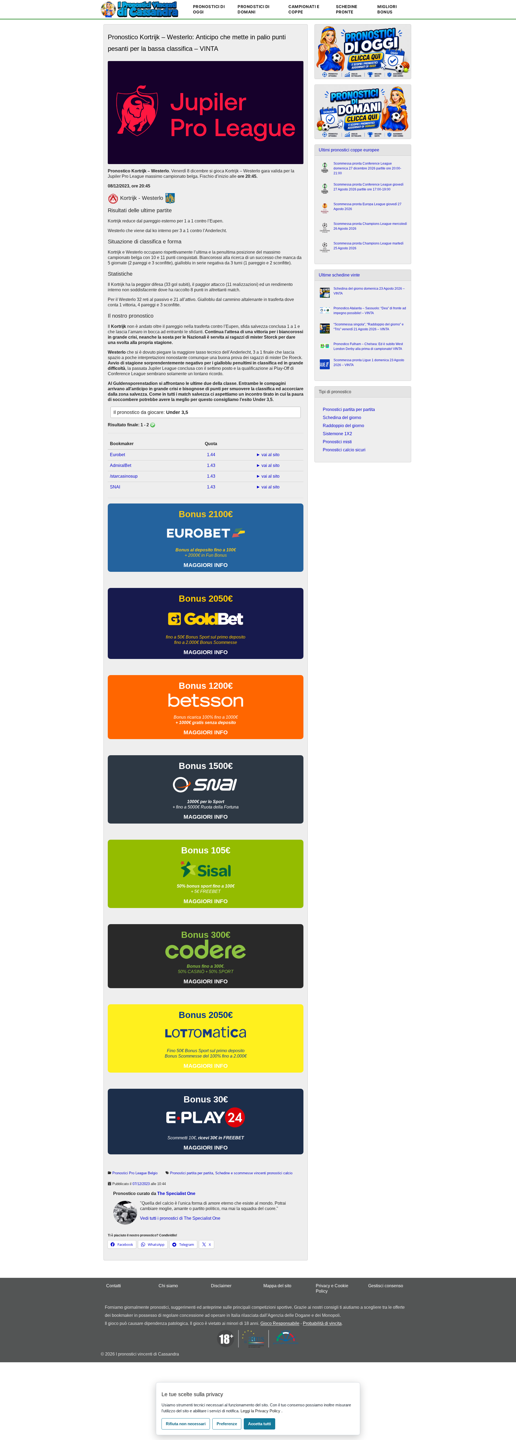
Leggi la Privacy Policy (261, 1411)
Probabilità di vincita (322, 1323)
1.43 (211, 465)
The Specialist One (176, 1193)
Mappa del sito (277, 1285)
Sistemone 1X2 (337, 433)
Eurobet (117, 454)
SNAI (115, 487)
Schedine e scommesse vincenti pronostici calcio (253, 1173)
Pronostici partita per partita (191, 1173)
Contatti (113, 1285)
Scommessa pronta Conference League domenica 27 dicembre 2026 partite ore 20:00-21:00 (367, 168)
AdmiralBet (120, 465)
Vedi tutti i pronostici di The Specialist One (180, 1218)
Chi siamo (168, 1285)
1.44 (211, 454)
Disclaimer (221, 1285)
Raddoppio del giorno (343, 425)
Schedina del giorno (342, 417)
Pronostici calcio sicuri (344, 450)
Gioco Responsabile (279, 1323)
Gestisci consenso (385, 1285)
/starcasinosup (124, 476)
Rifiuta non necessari (186, 1423)
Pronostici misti (337, 441)
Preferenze (227, 1423)
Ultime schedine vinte (339, 275)
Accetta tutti (259, 1423)
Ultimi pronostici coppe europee (349, 150)
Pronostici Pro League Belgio (134, 1173)
